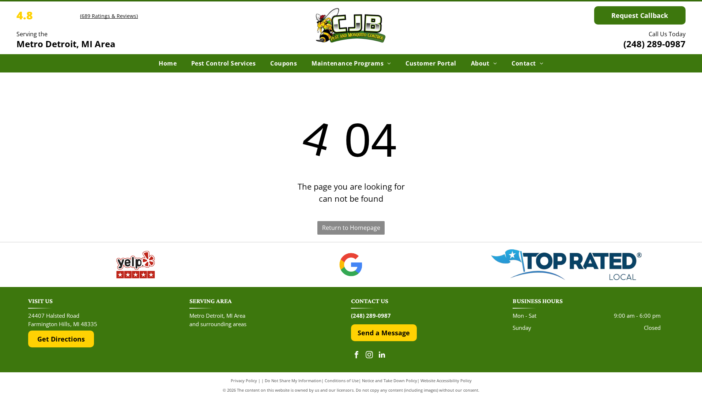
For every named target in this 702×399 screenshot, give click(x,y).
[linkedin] (382, 355)
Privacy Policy (244, 380)
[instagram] (369, 355)
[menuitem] (167, 63)
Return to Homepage (351, 228)
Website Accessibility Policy (446, 380)
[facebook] (356, 355)
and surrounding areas (217, 324)
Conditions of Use (342, 380)
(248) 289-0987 (654, 44)
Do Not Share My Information (293, 380)
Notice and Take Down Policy (389, 380)
